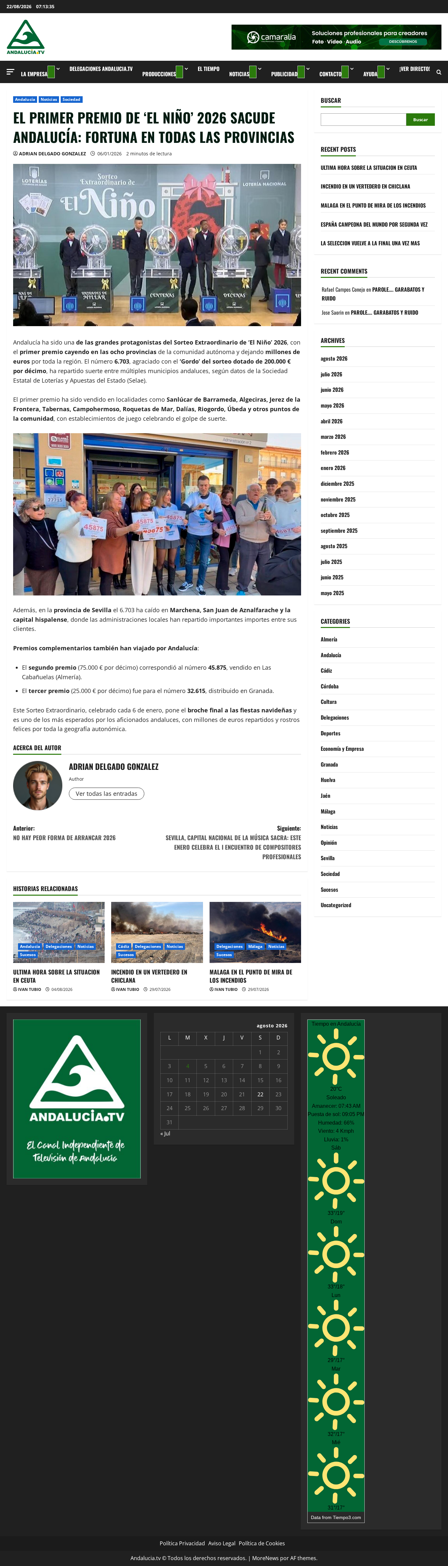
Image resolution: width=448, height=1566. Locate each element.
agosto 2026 (334, 358)
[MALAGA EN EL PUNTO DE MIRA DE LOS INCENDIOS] (255, 932)
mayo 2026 (332, 405)
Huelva (328, 780)
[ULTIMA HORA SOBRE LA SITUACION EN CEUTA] (59, 932)
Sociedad (72, 99)
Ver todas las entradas (106, 793)
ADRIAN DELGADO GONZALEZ (52, 153)
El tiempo (208, 69)
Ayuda (370, 74)
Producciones (159, 74)
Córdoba (329, 686)
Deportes (330, 733)
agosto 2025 (334, 546)
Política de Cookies (262, 1543)
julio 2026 (331, 374)
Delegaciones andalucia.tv (101, 69)
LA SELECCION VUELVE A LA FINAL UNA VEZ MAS (370, 243)
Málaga (255, 946)
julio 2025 (331, 562)
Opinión (329, 842)
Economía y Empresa (342, 748)
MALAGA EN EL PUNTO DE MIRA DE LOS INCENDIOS (251, 976)
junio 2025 (332, 577)
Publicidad (284, 74)
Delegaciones (59, 946)
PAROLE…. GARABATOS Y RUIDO (384, 312)
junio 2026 (332, 389)
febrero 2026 (335, 452)
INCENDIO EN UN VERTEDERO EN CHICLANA (149, 976)
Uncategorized (336, 905)
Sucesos (28, 954)
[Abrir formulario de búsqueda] (439, 72)
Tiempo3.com (347, 1517)
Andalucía (25, 99)
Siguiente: (233, 842)
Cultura (328, 701)
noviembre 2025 (338, 499)
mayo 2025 (332, 593)
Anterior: (64, 833)
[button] (10, 72)
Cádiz (123, 946)
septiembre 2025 (339, 530)
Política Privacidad (182, 1543)
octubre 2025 (335, 515)
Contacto (330, 74)
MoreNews (265, 1558)
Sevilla (328, 858)
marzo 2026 (333, 436)
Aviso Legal (221, 1543)
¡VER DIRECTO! (414, 69)
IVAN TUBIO (29, 989)
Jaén (325, 795)
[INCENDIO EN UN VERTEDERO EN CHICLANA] (157, 932)
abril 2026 (332, 421)
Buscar (331, 100)
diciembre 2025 (337, 483)
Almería (329, 639)
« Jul (165, 1133)
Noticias (239, 74)
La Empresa (34, 74)
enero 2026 (333, 468)
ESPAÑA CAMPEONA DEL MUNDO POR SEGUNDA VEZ (374, 224)
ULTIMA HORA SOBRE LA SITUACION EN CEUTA (56, 976)
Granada (329, 764)
